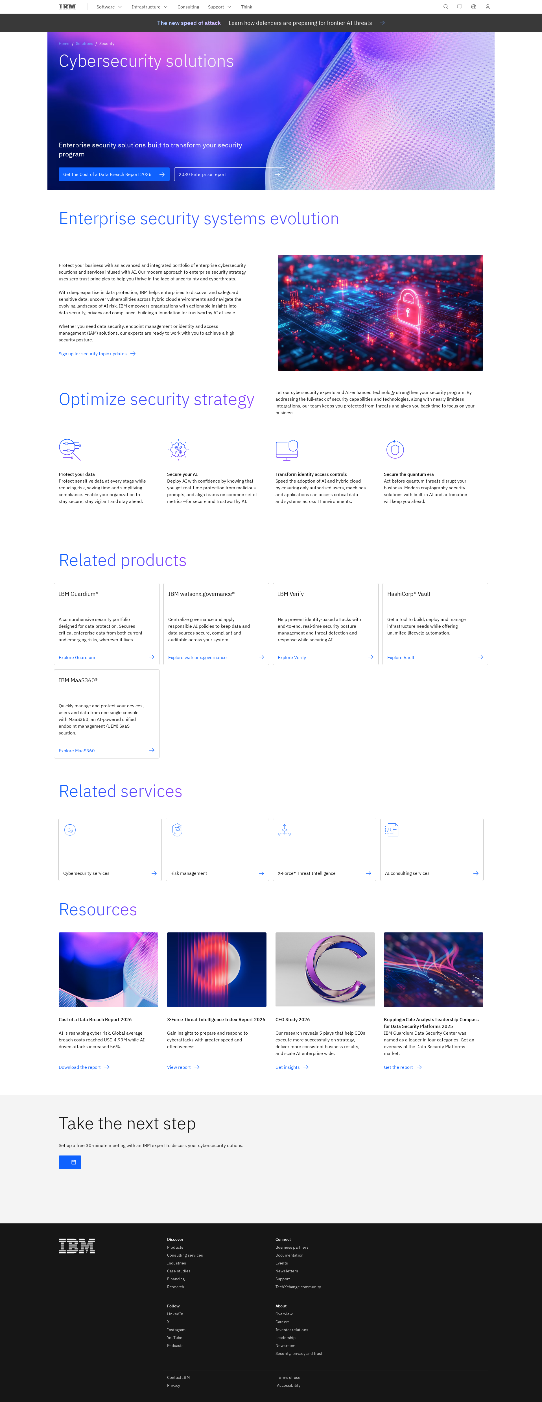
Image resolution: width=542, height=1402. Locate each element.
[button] (473, 7)
